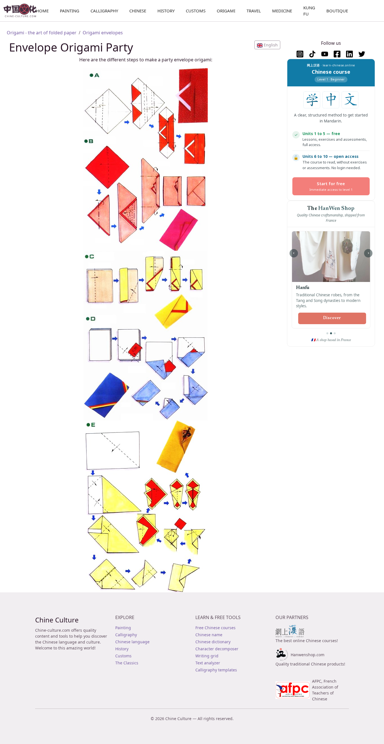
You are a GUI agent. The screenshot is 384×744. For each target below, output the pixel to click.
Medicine (282, 11)
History (166, 11)
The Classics (126, 662)
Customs (195, 11)
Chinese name (208, 634)
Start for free (331, 186)
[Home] (22, 11)
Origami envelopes (103, 33)
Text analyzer (207, 662)
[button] (267, 45)
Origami (226, 11)
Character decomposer (216, 648)
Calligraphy (104, 11)
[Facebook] (337, 54)
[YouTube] (324, 54)
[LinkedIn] (349, 54)
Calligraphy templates (216, 670)
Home (42, 11)
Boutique (337, 11)
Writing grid (206, 655)
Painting (69, 11)
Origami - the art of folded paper (41, 33)
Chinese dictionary (213, 641)
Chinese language (132, 641)
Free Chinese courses (215, 627)
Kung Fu (309, 11)
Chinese (137, 11)
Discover (332, 313)
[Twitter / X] (362, 54)
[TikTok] (312, 54)
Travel (254, 11)
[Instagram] (300, 54)
